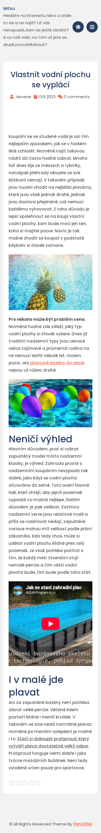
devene (23, 96)
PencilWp (82, 824)
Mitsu (9, 8)
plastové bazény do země (57, 363)
